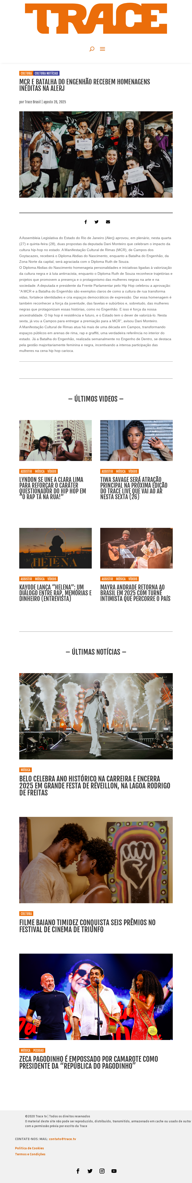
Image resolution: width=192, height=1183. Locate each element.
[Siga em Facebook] (78, 1171)
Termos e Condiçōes (30, 1154)
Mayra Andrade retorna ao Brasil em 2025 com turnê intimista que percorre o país (135, 593)
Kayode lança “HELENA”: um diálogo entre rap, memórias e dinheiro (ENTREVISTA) (55, 593)
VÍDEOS (52, 471)
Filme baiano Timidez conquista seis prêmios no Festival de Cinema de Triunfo (87, 926)
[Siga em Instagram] (102, 1171)
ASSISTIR (26, 471)
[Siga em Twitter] (90, 1171)
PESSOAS (38, 1050)
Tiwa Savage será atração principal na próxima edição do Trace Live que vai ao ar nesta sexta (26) (134, 488)
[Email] (107, 221)
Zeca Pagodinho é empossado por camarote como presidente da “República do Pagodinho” (88, 1062)
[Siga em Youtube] (114, 1171)
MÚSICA (39, 471)
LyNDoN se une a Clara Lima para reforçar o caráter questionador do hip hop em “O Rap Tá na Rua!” (52, 488)
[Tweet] (96, 221)
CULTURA (26, 73)
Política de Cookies (29, 1148)
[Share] (84, 221)
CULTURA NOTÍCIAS (46, 73)
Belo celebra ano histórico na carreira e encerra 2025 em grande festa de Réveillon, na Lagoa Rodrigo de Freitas (94, 785)
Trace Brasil (33, 102)
